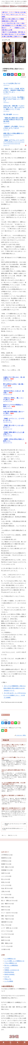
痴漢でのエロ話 (5, 940)
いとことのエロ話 (6, 876)
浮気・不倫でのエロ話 (7, 919)
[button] (25, 643)
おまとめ (6, 976)
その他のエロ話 (5, 949)
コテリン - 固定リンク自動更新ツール (25, 36)
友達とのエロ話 (6, 714)
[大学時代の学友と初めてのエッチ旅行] (12, 74)
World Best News (9, 972)
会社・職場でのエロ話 (7, 903)
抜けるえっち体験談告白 (11, 965)
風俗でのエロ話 (5, 937)
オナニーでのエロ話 (6, 931)
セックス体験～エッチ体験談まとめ (14, 961)
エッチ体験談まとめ (10, 958)
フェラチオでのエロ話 (7, 934)
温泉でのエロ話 (5, 909)
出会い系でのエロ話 (6, 888)
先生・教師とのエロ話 (7, 897)
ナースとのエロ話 (6, 894)
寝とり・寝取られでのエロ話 (9, 900)
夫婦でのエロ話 (5, 873)
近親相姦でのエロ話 (6, 870)
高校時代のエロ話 (6, 858)
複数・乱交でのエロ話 (7, 915)
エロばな (6, 967)
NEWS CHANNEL (9, 974)
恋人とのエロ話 (5, 879)
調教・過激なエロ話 (6, 943)
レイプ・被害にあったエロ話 (9, 928)
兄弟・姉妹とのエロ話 (7, 867)
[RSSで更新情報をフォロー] (6, 730)
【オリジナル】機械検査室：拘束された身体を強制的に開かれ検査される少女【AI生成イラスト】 (15, 688)
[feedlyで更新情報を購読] (2, 730)
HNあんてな (7, 979)
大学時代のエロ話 (6, 861)
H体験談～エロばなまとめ (11, 970)
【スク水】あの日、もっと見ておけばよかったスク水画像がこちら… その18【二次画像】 (15, 695)
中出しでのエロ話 (6, 925)
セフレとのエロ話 (6, 885)
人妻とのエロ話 (5, 891)
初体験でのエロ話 (6, 864)
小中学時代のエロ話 (6, 855)
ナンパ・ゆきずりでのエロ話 (9, 912)
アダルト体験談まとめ (10, 963)
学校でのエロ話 (5, 906)
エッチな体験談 (8, 981)
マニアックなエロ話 (6, 946)
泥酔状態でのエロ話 (6, 922)
